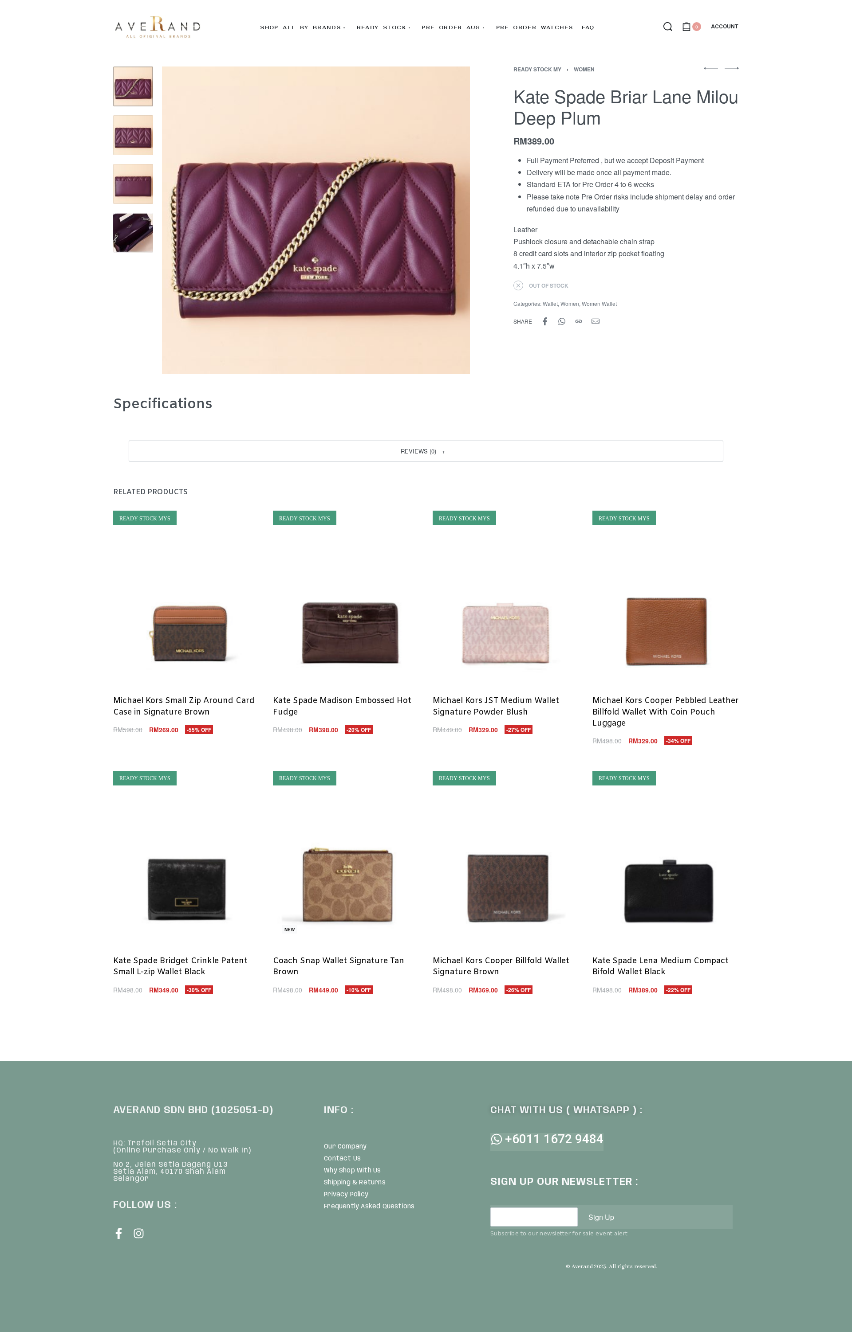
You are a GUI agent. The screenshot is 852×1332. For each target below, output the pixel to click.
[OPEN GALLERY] (316, 220)
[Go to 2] (133, 135)
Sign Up (601, 1217)
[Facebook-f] (118, 1233)
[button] (426, 451)
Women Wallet (599, 303)
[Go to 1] (133, 86)
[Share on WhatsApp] (562, 321)
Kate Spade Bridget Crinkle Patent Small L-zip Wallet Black (180, 966)
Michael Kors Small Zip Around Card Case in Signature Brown (184, 706)
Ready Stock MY (537, 69)
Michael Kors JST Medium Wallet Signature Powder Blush (496, 706)
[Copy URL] (579, 321)
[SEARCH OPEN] (668, 26)
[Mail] (596, 321)
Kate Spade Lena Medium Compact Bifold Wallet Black (660, 966)
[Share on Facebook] (545, 321)
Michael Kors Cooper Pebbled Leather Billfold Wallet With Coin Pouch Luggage (665, 711)
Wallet (550, 303)
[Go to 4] (133, 233)
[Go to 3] (133, 184)
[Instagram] (138, 1233)
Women (584, 69)
